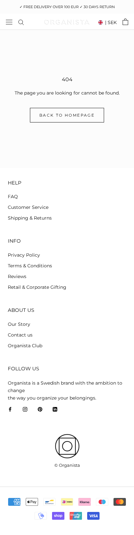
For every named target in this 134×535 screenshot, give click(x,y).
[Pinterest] (40, 409)
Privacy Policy (24, 255)
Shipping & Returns (30, 218)
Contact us (20, 335)
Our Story (19, 324)
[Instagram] (25, 409)
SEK (111, 22)
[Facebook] (10, 409)
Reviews (17, 276)
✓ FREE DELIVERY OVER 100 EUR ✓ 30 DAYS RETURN (67, 7)
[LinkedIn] (55, 409)
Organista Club (25, 346)
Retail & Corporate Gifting (37, 287)
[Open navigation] (9, 21)
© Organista (67, 465)
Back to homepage (67, 115)
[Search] (21, 22)
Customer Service (28, 207)
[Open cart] (125, 22)
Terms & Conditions (30, 266)
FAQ (13, 196)
